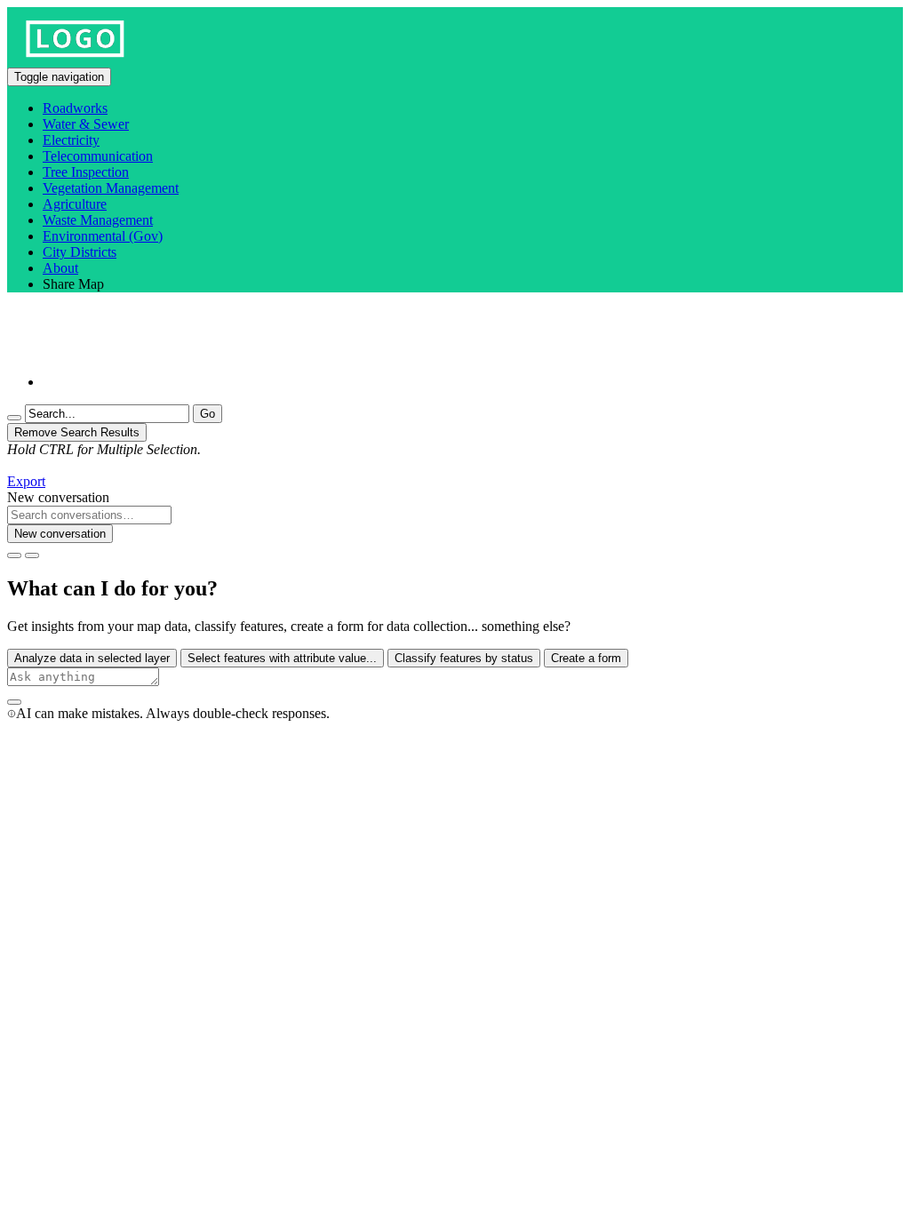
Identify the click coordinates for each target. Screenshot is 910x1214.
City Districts (79, 252)
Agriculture (75, 204)
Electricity (71, 140)
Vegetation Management (111, 188)
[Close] (32, 555)
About (60, 268)
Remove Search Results (77, 432)
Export (26, 481)
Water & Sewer (86, 124)
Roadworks (75, 108)
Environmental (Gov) (103, 236)
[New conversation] (14, 555)
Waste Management (98, 220)
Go (207, 413)
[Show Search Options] (14, 417)
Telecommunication (98, 156)
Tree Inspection (86, 172)
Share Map (73, 284)
